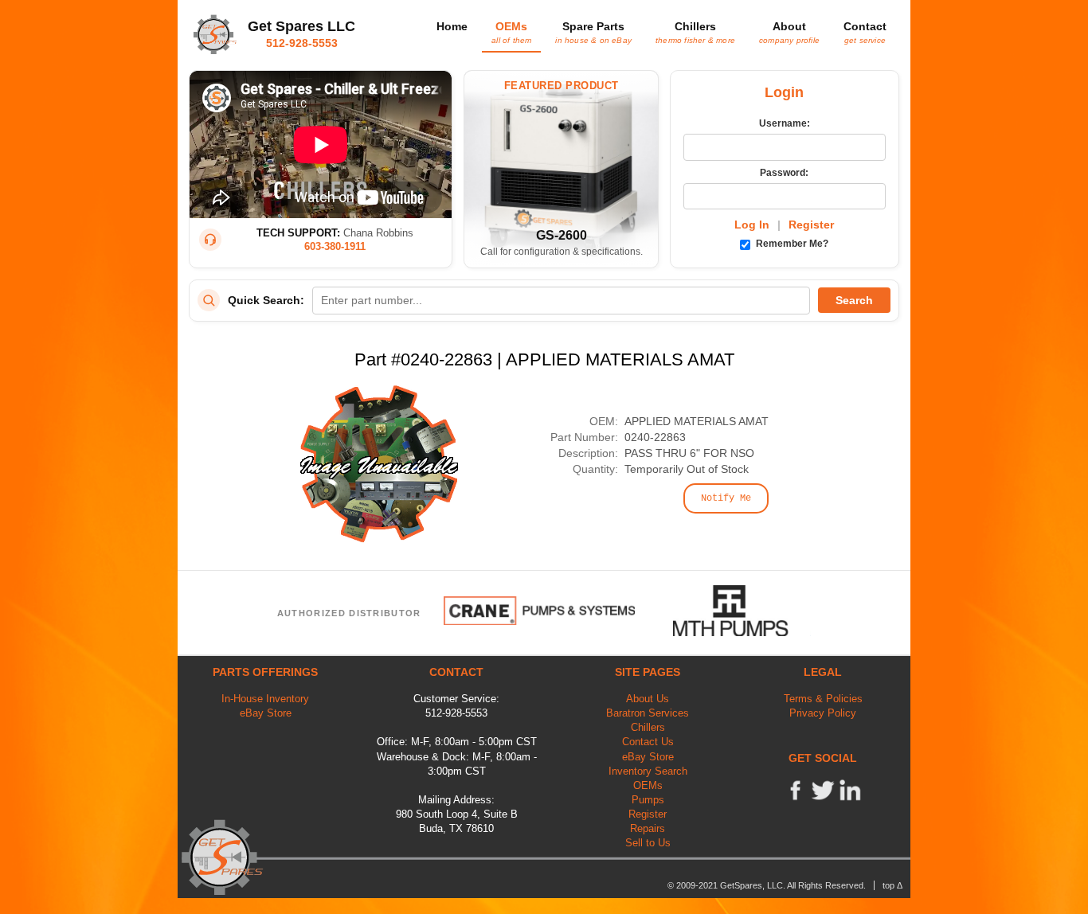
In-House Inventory (265, 699)
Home (452, 26)
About (789, 32)
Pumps (648, 800)
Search (854, 300)
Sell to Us (648, 843)
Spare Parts (593, 32)
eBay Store (266, 713)
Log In (751, 224)
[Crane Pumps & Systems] (539, 610)
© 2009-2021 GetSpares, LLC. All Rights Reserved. (766, 885)
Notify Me (726, 498)
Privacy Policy (822, 713)
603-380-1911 (335, 246)
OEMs (511, 32)
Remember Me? (790, 243)
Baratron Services (647, 713)
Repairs (647, 828)
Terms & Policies (823, 699)
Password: (784, 172)
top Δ (892, 885)
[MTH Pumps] (742, 610)
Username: (784, 123)
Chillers (695, 32)
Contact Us (648, 742)
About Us (647, 699)
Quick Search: (266, 300)
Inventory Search (648, 771)
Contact (864, 32)
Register (811, 224)
